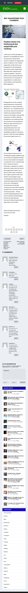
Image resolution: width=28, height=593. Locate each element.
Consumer (6, 532)
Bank (5, 519)
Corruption (6, 535)
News (15, 393)
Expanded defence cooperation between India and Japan (15, 415)
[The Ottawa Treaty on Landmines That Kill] (5, 392)
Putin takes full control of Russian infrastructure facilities (16, 398)
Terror (5, 580)
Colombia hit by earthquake (14, 473)
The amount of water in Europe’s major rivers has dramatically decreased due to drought (15, 480)
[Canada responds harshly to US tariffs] (5, 409)
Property (6, 571)
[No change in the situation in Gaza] (5, 504)
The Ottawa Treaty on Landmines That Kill (15, 392)
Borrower (6, 525)
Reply (16, 267)
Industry (6, 551)
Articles (15, 427)
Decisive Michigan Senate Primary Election (16, 486)
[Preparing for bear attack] (5, 421)
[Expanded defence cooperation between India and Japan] (5, 415)
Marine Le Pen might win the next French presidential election (16, 498)
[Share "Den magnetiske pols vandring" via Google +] (11, 229)
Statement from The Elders (14, 425)
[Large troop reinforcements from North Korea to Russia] (5, 456)
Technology (6, 577)
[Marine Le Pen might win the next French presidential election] (5, 498)
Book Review (7, 522)
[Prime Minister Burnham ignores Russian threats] (5, 404)
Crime (5, 538)
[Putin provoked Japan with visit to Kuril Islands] (5, 468)
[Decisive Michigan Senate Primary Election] (5, 486)
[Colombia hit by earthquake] (5, 474)
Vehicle (5, 587)
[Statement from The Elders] (5, 426)
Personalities (20, 427)
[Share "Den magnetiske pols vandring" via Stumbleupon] (11, 232)
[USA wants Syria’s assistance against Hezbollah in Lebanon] (5, 445)
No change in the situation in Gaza (16, 503)
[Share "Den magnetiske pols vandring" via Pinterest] (16, 229)
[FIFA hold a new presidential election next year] (5, 492)
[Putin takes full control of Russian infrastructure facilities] (5, 398)
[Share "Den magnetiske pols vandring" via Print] (16, 232)
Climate (15, 482)
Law (14, 464)
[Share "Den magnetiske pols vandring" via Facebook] (6, 229)
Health (5, 545)
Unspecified (6, 584)
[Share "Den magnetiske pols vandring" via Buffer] (22, 229)
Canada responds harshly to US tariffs (15, 409)
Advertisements (7, 512)
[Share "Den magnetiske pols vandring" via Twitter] (8, 229)
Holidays (6, 548)
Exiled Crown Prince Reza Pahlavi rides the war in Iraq (16, 432)
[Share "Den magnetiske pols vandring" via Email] (14, 232)
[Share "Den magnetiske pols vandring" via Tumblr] (14, 229)
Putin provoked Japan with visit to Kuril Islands (16, 468)
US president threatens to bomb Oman (15, 439)
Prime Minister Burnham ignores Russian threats (15, 404)
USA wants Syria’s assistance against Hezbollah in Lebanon (15, 445)
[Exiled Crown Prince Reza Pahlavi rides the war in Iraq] (5, 432)
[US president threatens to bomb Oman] (5, 439)
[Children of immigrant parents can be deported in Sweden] (5, 462)
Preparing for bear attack (14, 420)
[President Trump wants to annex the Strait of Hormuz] (5, 451)
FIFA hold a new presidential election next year (14, 492)
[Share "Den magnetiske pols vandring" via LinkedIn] (19, 229)
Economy (6, 542)
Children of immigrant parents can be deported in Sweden (16, 462)
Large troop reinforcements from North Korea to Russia (15, 456)
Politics (18, 393)
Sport (17, 493)
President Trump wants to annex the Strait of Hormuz (15, 451)
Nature (14, 421)
